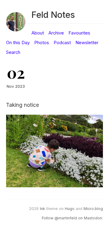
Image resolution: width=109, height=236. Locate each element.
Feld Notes (53, 14)
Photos (41, 42)
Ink (42, 208)
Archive (56, 33)
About (37, 33)
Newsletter (86, 42)
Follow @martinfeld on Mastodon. (72, 218)
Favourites (79, 33)
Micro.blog (93, 208)
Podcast (62, 42)
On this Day (18, 42)
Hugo (69, 208)
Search (13, 52)
